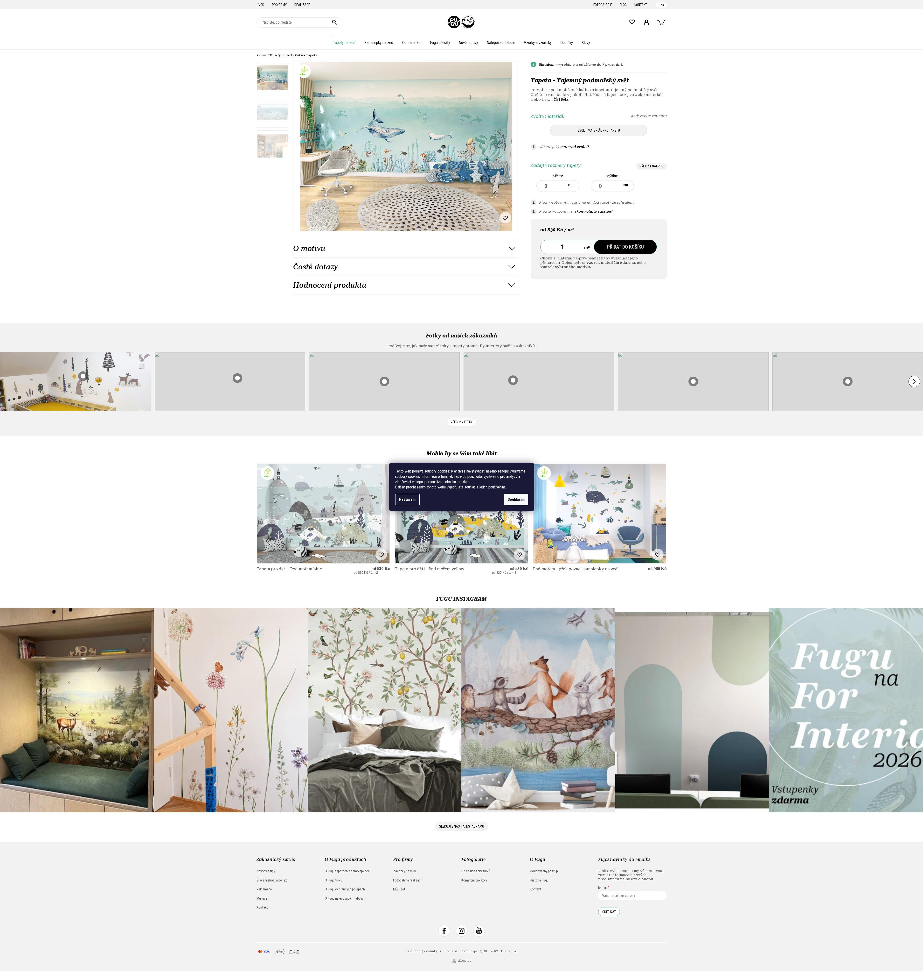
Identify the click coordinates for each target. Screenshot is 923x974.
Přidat (625, 247)
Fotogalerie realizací (407, 880)
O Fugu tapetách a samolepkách (347, 871)
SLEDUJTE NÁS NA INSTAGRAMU (461, 826)
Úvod (260, 5)
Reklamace (264, 889)
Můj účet (263, 898)
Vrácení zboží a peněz (272, 880)
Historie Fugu (539, 880)
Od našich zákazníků (475, 871)
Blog (623, 5)
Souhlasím (516, 499)
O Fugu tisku (333, 880)
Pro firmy (279, 5)
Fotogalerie (602, 5)
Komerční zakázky (474, 880)
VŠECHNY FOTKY (461, 422)
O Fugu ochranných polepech (345, 889)
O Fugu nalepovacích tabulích (345, 898)
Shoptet (464, 960)
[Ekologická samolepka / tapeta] (323, 513)
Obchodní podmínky (422, 951)
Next (914, 381)
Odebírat (609, 912)
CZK (661, 5)
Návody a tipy (266, 871)
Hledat (334, 22)
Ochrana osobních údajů (458, 951)
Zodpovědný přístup (544, 871)
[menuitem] (344, 42)
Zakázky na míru (404, 871)
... (560, 99)
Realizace (302, 5)
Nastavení (407, 499)
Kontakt (640, 5)
